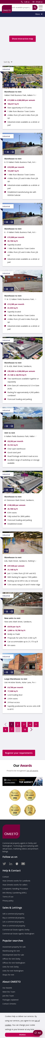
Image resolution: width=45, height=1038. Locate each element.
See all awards (32, 770)
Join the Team (8, 996)
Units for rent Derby (10, 967)
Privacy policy (7, 900)
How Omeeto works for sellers (14, 885)
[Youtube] (23, 863)
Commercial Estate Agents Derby (15, 929)
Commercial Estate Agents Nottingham (18, 933)
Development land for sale (13, 955)
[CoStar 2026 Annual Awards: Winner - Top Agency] (22, 781)
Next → (31, 729)
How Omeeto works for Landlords (16, 881)
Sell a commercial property (13, 914)
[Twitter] (4, 863)
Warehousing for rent (11, 951)
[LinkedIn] (10, 863)
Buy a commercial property (13, 917)
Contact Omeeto (9, 1004)
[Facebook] (17, 863)
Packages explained (10, 1000)
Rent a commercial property (13, 925)
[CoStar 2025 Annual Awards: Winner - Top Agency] (30, 795)
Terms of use (7, 896)
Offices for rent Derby (11, 959)
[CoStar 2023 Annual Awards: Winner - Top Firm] (30, 810)
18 (25, 729)
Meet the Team (8, 992)
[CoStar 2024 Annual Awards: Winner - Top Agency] (15, 810)
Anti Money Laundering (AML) (14, 892)
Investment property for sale (14, 947)
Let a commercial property (13, 921)
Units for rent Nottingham (13, 971)
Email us (39, 2)
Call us (27, 2)
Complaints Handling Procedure (15, 888)
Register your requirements (18, 753)
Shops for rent (8, 975)
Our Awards (7, 988)
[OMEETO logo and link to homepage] (7, 9)
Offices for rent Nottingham (13, 963)
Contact (5, 877)
